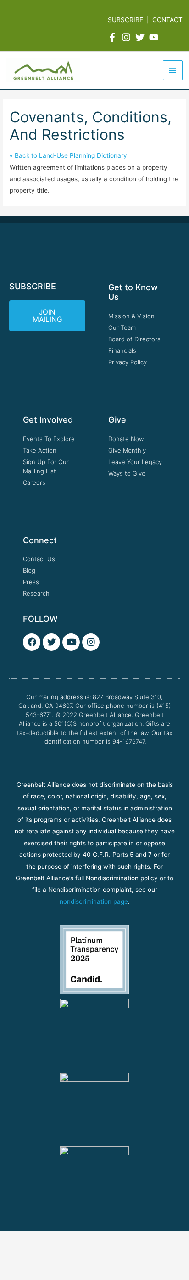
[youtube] (155, 37)
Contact (167, 19)
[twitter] (141, 37)
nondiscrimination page (94, 901)
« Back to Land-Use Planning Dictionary (68, 155)
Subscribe (125, 19)
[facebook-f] (114, 37)
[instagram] (127, 37)
